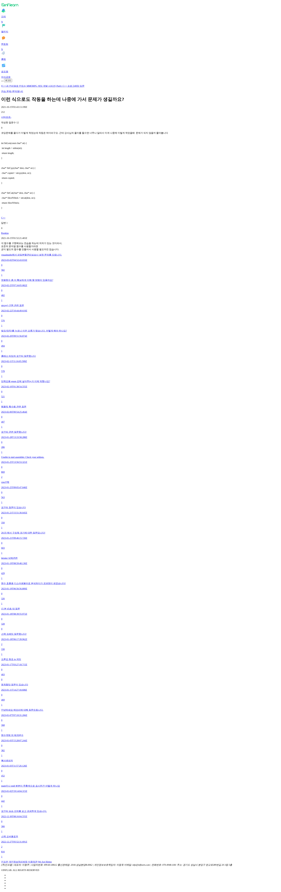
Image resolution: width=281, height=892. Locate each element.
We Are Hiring (45, 862)
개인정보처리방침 (18, 862)
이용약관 (32, 862)
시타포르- (6, 117)
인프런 (4, 862)
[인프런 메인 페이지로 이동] (140, 4)
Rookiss (5, 233)
